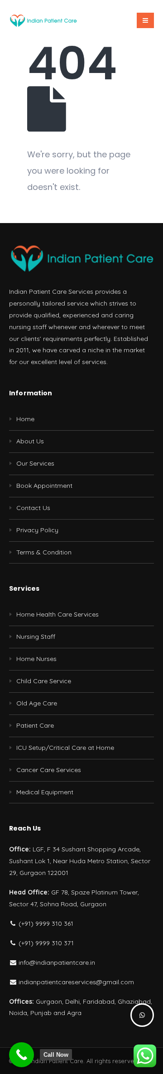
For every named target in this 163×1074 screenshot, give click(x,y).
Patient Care (35, 725)
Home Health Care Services (57, 614)
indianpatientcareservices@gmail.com (75, 982)
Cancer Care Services (48, 770)
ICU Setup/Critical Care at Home (65, 748)
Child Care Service (43, 681)
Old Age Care (36, 703)
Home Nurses (36, 659)
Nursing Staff (35, 636)
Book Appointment (44, 485)
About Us (30, 441)
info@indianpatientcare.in (56, 962)
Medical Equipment (44, 792)
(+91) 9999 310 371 (45, 943)
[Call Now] (21, 1054)
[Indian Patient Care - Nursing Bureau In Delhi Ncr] (43, 20)
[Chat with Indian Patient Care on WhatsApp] (142, 1015)
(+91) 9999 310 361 (45, 923)
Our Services (35, 463)
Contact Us (33, 508)
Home (25, 419)
